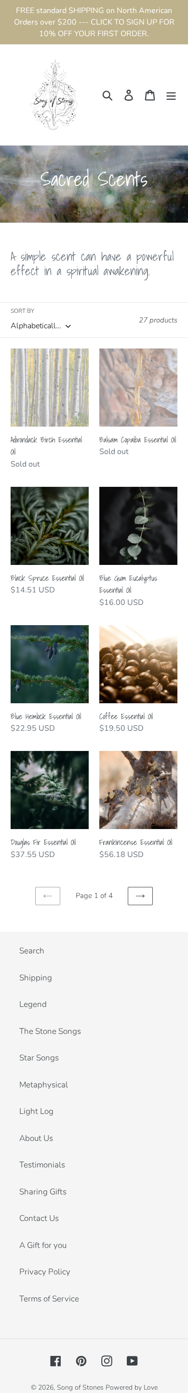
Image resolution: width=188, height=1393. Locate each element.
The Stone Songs (50, 1031)
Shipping (35, 977)
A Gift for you (43, 1245)
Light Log (36, 1111)
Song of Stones (80, 1387)
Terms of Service (49, 1298)
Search (31, 950)
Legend (33, 1004)
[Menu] (171, 95)
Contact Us (39, 1218)
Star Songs (39, 1057)
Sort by (22, 311)
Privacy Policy (44, 1271)
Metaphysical (43, 1084)
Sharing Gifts (43, 1191)
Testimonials (42, 1164)
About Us (36, 1138)
